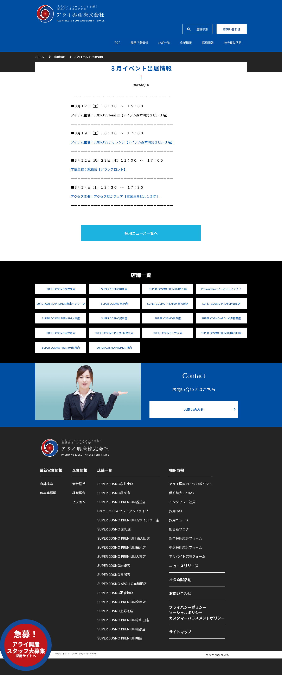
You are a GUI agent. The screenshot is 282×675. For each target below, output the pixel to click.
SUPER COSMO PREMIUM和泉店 (61, 347)
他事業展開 (48, 492)
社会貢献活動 (232, 42)
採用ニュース (179, 520)
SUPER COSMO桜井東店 (60, 289)
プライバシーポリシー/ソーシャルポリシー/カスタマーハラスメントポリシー (76, 654)
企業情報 (186, 42)
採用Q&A (175, 510)
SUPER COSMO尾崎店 (114, 318)
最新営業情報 (139, 42)
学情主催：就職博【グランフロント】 (99, 169)
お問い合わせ (231, 29)
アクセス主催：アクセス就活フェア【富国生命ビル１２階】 (115, 196)
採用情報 (59, 57)
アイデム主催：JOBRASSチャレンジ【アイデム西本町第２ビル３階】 (122, 142)
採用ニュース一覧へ (141, 233)
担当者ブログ (179, 529)
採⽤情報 (208, 42)
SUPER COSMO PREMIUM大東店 (61, 318)
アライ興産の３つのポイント (190, 483)
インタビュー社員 (182, 501)
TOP (117, 42)
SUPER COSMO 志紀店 (114, 304)
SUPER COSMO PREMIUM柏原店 (221, 304)
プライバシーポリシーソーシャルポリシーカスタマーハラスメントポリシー (197, 612)
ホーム (39, 57)
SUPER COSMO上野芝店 (167, 333)
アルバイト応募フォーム (187, 556)
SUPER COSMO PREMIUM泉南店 (114, 333)
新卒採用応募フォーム (185, 538)
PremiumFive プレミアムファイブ (221, 289)
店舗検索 (202, 29)
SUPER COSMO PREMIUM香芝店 (168, 289)
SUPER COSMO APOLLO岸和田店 (221, 318)
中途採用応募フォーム (185, 547)
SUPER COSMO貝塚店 (168, 318)
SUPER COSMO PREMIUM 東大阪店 (167, 304)
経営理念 (78, 492)
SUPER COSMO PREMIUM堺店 (114, 347)
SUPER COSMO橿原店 (114, 289)
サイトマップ (180, 631)
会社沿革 (78, 483)
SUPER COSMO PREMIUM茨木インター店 (61, 304)
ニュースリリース (183, 565)
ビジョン (78, 501)
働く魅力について (182, 492)
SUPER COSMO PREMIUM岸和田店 (221, 333)
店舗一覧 (164, 42)
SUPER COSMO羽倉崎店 (60, 333)
